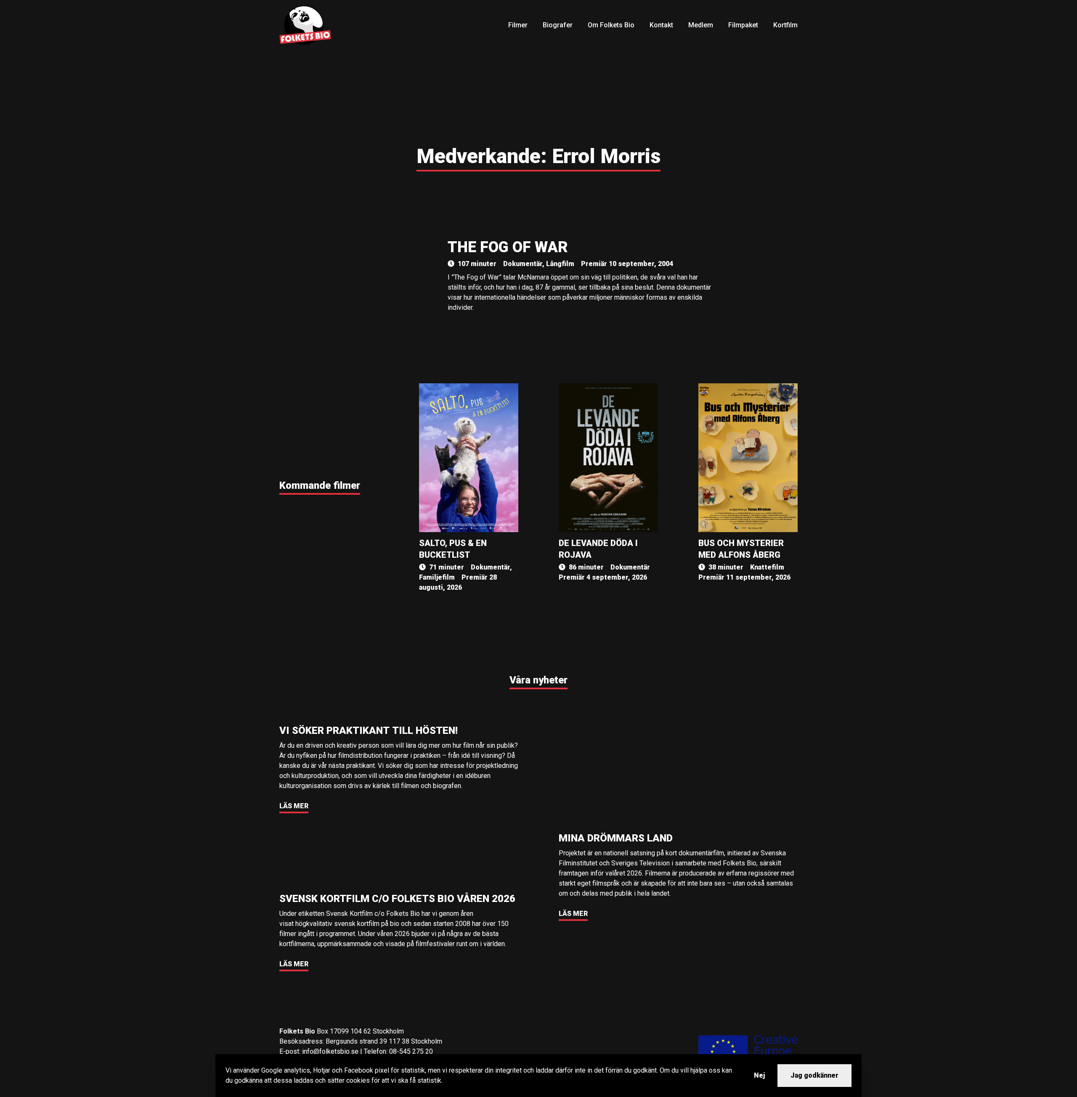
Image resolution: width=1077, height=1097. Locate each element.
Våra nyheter (538, 680)
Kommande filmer (319, 485)
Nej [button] (759, 1075)
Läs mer (293, 806)
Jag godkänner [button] (814, 1075)
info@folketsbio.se (330, 1051)
